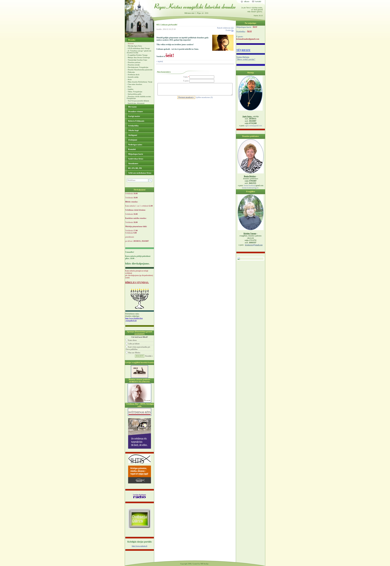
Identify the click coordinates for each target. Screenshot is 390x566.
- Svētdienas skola (133, 74)
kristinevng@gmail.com (253, 245)
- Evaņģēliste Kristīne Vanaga (137, 55)
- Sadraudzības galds (134, 94)
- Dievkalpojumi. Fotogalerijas (137, 67)
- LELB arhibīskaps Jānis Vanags (138, 48)
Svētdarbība (133, 126)
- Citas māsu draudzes (134, 84)
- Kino (129, 87)
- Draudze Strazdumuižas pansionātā (139, 70)
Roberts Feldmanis (136, 121)
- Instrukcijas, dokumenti (135, 103)
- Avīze (129, 79)
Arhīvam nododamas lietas (139, 173)
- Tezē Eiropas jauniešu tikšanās (138, 101)
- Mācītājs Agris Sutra (134, 46)
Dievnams (132, 107)
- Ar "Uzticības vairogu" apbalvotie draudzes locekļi (139, 51)
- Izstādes (130, 89)
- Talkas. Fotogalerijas (134, 92)
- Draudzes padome (133, 62)
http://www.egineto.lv (139, 546)
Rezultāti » (149, 356)
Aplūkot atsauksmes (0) (204, 97)
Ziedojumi (132, 140)
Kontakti (132, 149)
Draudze (131, 40)
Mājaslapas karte (135, 154)
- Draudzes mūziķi (133, 65)
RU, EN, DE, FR (135, 168)
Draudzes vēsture (135, 111)
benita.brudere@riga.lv (250, 188)
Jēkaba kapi (133, 130)
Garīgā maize (134, 116)
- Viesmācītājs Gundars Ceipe (137, 60)
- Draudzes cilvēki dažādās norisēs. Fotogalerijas (139, 97)
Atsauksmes (133, 163)
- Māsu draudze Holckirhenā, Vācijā (139, 82)
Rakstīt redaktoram (224, 28)
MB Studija (204, 564)
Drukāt (228, 30)
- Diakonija (131, 72)
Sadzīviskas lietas (135, 159)
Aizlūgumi (132, 135)
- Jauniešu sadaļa (132, 77)
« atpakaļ (159, 61)
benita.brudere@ (250, 185)
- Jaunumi (130, 43)
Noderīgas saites (135, 144)
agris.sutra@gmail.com (253, 126)
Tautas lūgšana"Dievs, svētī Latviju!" (245, 58)
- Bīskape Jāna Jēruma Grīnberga (138, 57)
